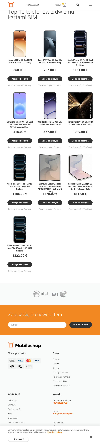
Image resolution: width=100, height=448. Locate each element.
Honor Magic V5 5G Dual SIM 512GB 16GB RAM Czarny (80, 123)
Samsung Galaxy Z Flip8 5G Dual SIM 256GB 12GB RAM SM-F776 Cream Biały (80, 186)
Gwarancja (12, 418)
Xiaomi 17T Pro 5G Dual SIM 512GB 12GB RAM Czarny (50, 61)
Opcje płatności (14, 409)
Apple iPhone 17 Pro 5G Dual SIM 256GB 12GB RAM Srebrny (19, 186)
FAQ (10, 413)
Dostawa (12, 405)
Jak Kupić (12, 400)
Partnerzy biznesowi (61, 386)
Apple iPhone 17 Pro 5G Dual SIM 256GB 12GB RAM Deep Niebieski (80, 62)
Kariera (56, 368)
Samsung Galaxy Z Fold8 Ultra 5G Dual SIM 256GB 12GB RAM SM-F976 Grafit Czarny (50, 188)
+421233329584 (32, 5)
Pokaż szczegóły (15, 85)
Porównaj (27, 85)
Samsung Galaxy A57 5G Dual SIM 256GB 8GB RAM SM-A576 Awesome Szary (20, 124)
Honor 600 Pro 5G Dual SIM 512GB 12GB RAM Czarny (20, 61)
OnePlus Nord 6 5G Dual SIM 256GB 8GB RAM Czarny (49, 123)
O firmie (56, 359)
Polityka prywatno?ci (61, 377)
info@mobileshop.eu (63, 413)
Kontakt (56, 364)
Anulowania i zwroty (16, 422)
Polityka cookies (60, 381)
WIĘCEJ (28, 366)
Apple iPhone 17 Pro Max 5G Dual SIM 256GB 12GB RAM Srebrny (19, 248)
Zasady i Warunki (60, 372)
